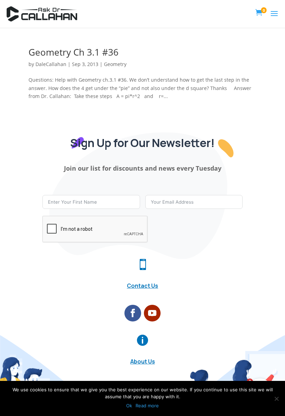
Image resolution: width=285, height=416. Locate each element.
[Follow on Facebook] (132, 313)
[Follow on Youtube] (152, 313)
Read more (147, 405)
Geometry (115, 64)
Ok (129, 405)
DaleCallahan (50, 64)
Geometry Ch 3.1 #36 (73, 52)
